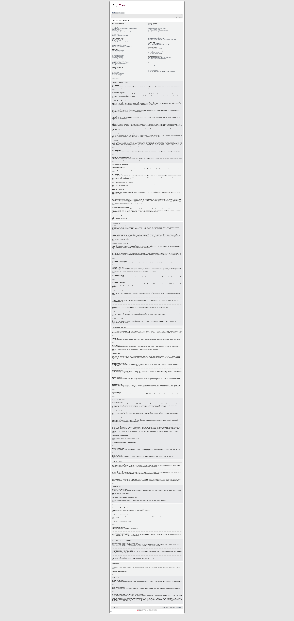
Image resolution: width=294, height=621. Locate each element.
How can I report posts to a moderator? (119, 61)
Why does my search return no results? (155, 49)
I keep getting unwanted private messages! (156, 38)
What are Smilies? (115, 71)
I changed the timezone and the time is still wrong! (121, 41)
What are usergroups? (152, 27)
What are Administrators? (152, 24)
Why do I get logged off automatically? (119, 27)
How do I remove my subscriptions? (154, 59)
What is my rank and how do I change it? (119, 45)
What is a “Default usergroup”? (153, 31)
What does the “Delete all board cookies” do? (120, 35)
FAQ (177, 17)
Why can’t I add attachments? (117, 58)
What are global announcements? (118, 73)
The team (163, 607)
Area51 (179, 588)
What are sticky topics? (116, 75)
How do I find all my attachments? (154, 65)
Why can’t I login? (115, 24)
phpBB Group (146, 581)
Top (114, 89)
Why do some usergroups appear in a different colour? (158, 30)
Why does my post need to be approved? (119, 63)
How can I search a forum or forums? (155, 48)
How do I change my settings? (117, 39)
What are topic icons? (116, 78)
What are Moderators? (152, 25)
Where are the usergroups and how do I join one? (157, 28)
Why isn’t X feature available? (153, 70)
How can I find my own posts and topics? (155, 53)
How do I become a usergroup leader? (155, 29)
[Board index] (120, 5)
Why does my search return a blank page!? (156, 51)
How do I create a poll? (116, 54)
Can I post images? (115, 72)
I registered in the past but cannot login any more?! (121, 31)
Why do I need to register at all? (118, 25)
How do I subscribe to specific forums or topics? (157, 58)
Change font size (181, 14)
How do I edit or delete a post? (117, 51)
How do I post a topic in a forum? (118, 50)
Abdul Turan (147, 610)
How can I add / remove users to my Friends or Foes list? (158, 44)
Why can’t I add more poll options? (118, 55)
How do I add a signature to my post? (119, 52)
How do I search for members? (153, 52)
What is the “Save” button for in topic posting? (120, 62)
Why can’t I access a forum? (117, 57)
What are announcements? (117, 74)
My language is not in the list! (117, 42)
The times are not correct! (117, 40)
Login (181, 17)
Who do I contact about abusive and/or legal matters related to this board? (161, 71)
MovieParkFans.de (153, 610)
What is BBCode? (115, 68)
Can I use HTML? (115, 69)
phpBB (143, 609)
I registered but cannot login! (117, 30)
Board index (115, 607)
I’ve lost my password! (116, 29)
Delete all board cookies (170, 607)
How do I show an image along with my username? (121, 44)
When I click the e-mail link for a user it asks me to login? (122, 46)
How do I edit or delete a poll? (117, 56)
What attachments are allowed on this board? (156, 63)
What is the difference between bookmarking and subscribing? (159, 57)
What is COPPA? (115, 32)
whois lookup (127, 596)
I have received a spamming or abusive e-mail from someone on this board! (162, 39)
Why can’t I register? (116, 34)
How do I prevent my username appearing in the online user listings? (124, 28)
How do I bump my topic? (116, 64)
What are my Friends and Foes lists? (154, 43)
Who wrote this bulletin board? (153, 69)
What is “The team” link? (152, 32)
